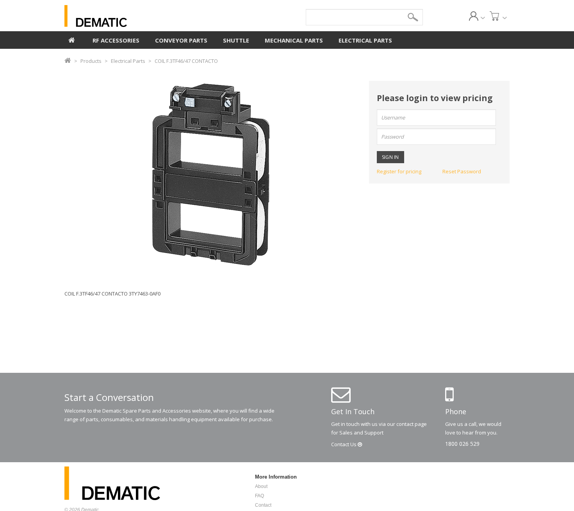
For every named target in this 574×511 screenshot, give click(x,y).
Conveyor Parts (181, 40)
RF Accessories (116, 40)
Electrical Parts (365, 40)
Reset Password (461, 171)
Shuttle (236, 40)
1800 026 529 (462, 443)
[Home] (71, 39)
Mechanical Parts (294, 40)
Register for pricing (399, 171)
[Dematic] (131, 16)
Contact (344, 444)
